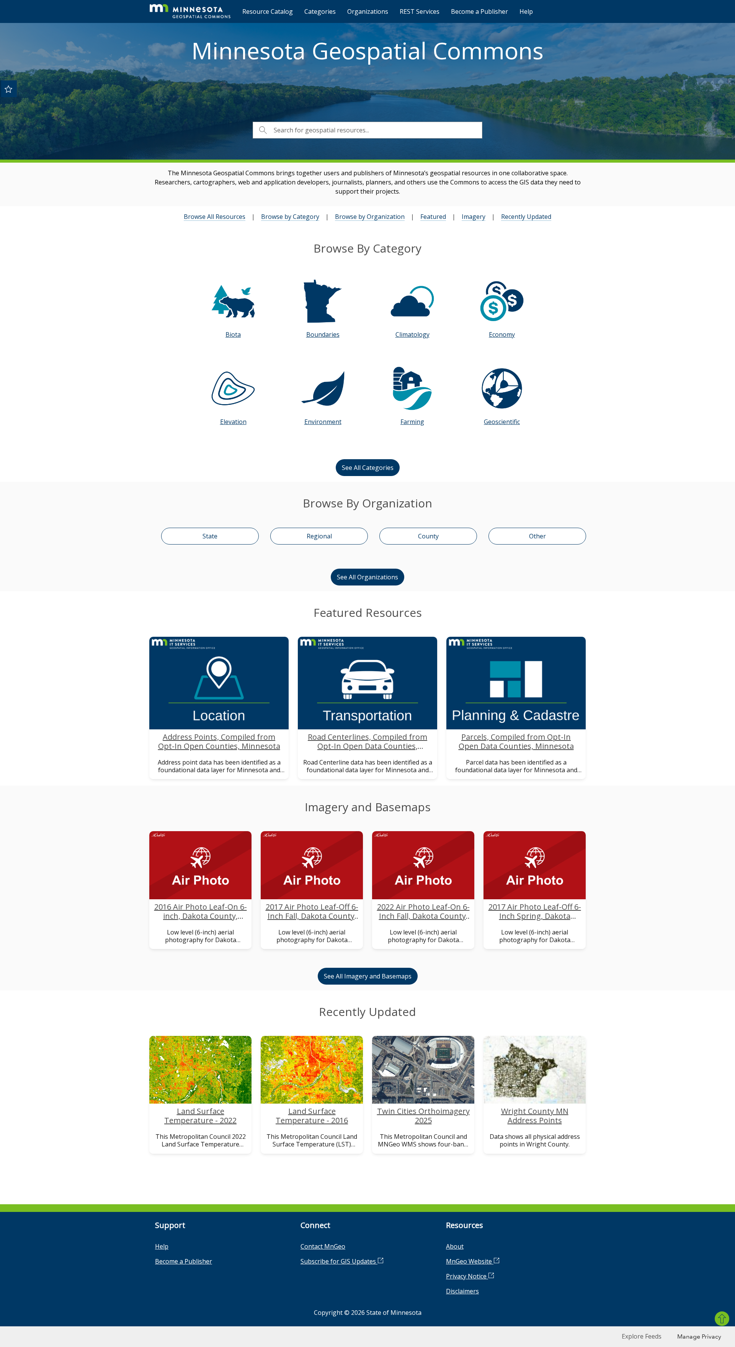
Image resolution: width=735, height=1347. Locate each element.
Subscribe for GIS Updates (339, 1261)
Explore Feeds (642, 1336)
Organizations (367, 11)
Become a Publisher (479, 11)
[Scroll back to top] (722, 1318)
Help (526, 11)
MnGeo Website (469, 1261)
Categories (320, 11)
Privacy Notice (467, 1276)
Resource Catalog (267, 11)
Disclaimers (462, 1291)
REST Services (419, 11)
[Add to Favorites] (8, 88)
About (455, 1246)
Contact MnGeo (323, 1246)
